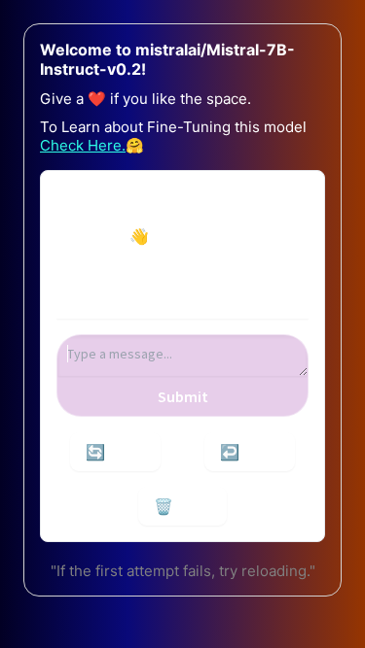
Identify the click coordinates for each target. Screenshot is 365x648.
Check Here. (83, 145)
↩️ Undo (249, 451)
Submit (183, 396)
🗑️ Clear (182, 506)
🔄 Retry (115, 451)
